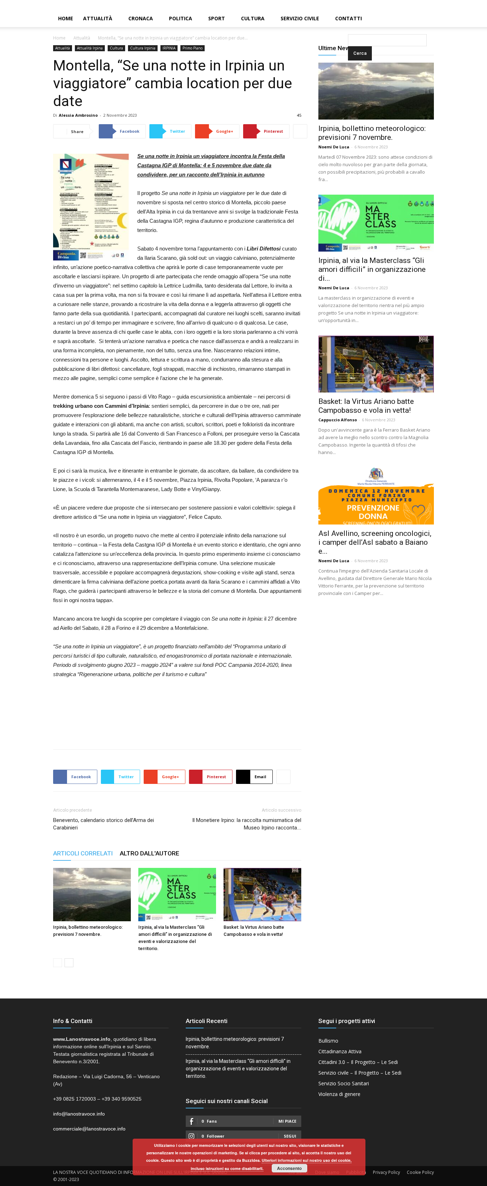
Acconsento (289, 1168)
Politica (180, 18)
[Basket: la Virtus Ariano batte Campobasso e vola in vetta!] (262, 894)
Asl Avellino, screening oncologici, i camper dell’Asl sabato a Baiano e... (374, 542)
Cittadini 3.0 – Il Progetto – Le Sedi (358, 1062)
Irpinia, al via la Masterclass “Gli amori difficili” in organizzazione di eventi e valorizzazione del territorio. (238, 1068)
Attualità (97, 18)
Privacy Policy (386, 1172)
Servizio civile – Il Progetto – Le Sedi (359, 1072)
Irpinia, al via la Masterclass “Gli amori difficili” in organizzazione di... (372, 269)
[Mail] (469, 5)
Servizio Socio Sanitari (343, 1083)
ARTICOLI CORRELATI (83, 853)
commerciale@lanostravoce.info (89, 1129)
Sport (216, 18)
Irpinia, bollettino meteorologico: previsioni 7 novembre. (372, 133)
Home (65, 18)
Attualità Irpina (90, 48)
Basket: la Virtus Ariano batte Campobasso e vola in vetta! (366, 406)
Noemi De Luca (333, 146)
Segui (290, 1136)
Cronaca (140, 18)
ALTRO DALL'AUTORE (149, 853)
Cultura (253, 18)
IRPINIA (169, 48)
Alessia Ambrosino (78, 115)
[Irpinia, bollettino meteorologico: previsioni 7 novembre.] (92, 894)
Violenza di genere (339, 1094)
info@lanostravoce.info (79, 1114)
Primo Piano (193, 48)
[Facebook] (457, 5)
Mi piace (287, 1121)
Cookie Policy (420, 1172)
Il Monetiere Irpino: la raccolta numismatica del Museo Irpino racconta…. (246, 824)
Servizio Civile (300, 18)
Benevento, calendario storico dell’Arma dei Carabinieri (103, 824)
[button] (349, 19)
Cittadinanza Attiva (340, 1051)
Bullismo (328, 1040)
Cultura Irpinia (142, 48)
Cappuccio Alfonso (337, 419)
